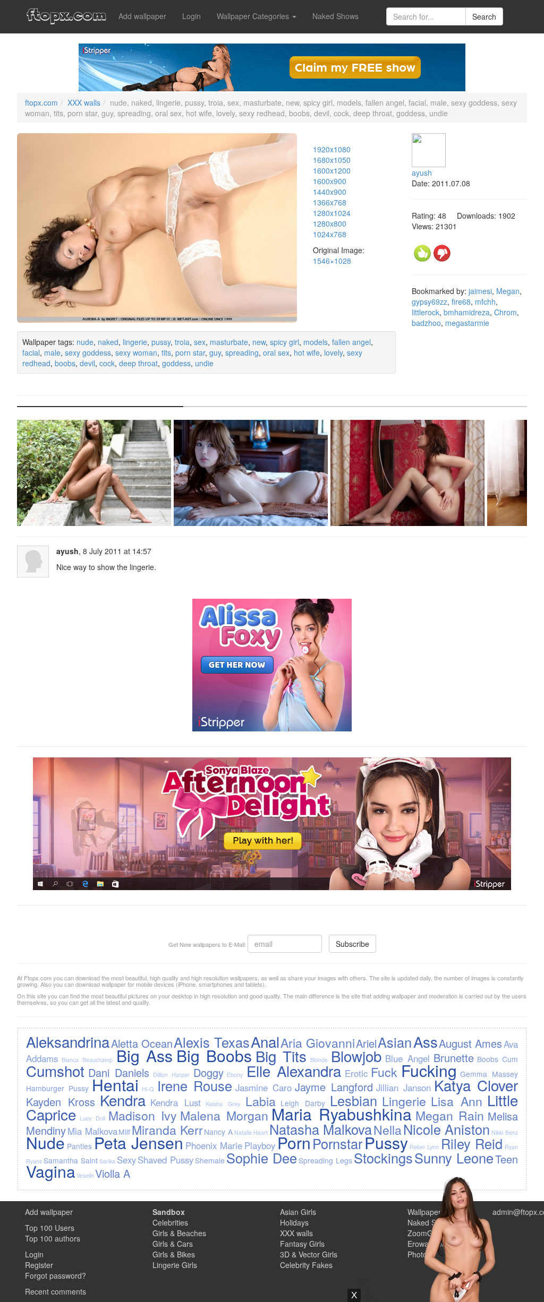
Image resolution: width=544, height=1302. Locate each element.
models (315, 342)
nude (85, 342)
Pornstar (337, 1143)
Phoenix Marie (214, 1145)
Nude (45, 1142)
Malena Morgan (224, 1115)
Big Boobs (214, 1055)
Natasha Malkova (320, 1129)
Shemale (210, 1160)
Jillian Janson (403, 1087)
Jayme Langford (334, 1086)
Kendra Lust (175, 1102)
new (259, 342)
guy (215, 352)
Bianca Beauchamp (87, 1060)
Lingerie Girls (174, 1265)
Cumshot (55, 1070)
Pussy (386, 1142)
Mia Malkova (92, 1131)
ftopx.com (41, 102)
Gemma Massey (488, 1073)
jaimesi (480, 291)
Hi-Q (148, 1089)
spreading (242, 352)
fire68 (461, 301)
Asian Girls (298, 1211)
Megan (508, 291)
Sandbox (168, 1211)
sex (200, 342)
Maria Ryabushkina (341, 1113)
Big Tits (281, 1055)
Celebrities (170, 1222)
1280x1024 (332, 213)
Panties (79, 1146)
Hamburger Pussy (57, 1088)
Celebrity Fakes (306, 1265)
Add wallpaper (142, 16)
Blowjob (356, 1055)
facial (31, 352)
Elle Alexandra (293, 1070)
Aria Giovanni (317, 1042)
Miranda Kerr (167, 1129)
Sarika (107, 1161)
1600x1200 (332, 170)
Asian (395, 1041)
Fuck (384, 1072)
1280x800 (329, 223)
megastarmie (467, 322)
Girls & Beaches (179, 1233)
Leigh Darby (302, 1103)
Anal (265, 1041)
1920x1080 (332, 149)
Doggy (208, 1072)
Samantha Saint (71, 1160)
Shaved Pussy (165, 1159)
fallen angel (351, 342)
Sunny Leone (454, 1157)
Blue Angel (407, 1058)
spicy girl (284, 342)
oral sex (276, 352)
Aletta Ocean (142, 1043)
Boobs (487, 1059)
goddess (176, 363)
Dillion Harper (171, 1075)
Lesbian (353, 1100)
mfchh (485, 301)
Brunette (454, 1057)
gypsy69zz (429, 301)
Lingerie (404, 1101)
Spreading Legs (325, 1160)
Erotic (356, 1073)
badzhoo (426, 322)
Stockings (383, 1157)
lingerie (135, 342)
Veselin (85, 1175)
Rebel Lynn (424, 1147)
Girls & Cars (172, 1243)
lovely (333, 352)
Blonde (319, 1060)
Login (191, 16)
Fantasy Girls (302, 1243)
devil (87, 363)
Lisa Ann (456, 1101)
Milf (124, 1131)
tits (166, 352)
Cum (510, 1059)
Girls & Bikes (173, 1254)
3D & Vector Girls (308, 1254)
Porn (294, 1142)
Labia (260, 1101)
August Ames (470, 1043)
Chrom (505, 312)
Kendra (123, 1099)
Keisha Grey (223, 1104)
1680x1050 (332, 159)
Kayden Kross (60, 1101)
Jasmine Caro (263, 1087)
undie (204, 363)
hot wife (307, 352)
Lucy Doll (92, 1118)
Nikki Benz (504, 1132)
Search (484, 16)
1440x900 (329, 191)
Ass (425, 1041)
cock (107, 363)
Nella (387, 1129)
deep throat (138, 363)
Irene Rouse (194, 1085)
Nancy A (218, 1131)
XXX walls (83, 102)
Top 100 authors (52, 1238)
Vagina (50, 1171)
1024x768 (329, 234)
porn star (190, 352)
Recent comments (55, 1291)
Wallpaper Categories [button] (254, 16)
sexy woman (136, 352)
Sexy (126, 1159)
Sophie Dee (261, 1157)
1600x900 (329, 181)
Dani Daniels (118, 1072)
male (52, 352)
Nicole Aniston (446, 1129)
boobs (65, 363)
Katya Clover (476, 1085)
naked (108, 342)
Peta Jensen (139, 1142)
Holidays (294, 1222)
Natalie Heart (251, 1132)
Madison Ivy (142, 1115)
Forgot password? (55, 1275)
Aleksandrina (67, 1041)
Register (39, 1265)
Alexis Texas (211, 1041)
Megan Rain (449, 1115)
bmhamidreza (467, 312)
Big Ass (144, 1055)
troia (182, 342)
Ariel (366, 1043)
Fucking (429, 1070)
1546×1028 (332, 260)
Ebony (235, 1075)
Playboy (259, 1145)
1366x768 (329, 202)
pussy (161, 342)
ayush (422, 172)
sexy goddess (88, 352)
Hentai (115, 1084)
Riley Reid (472, 1143)
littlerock (425, 312)
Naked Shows (335, 16)
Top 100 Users (49, 1227)
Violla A (112, 1173)
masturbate (229, 342)
